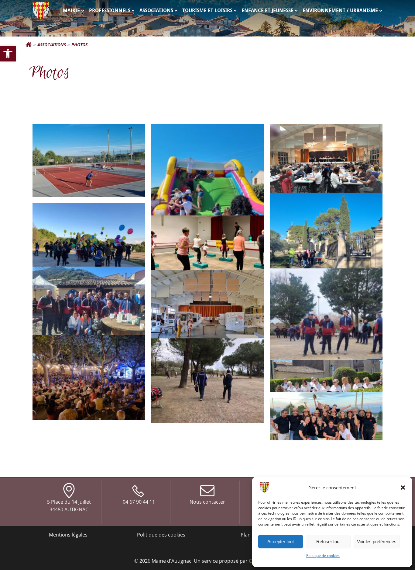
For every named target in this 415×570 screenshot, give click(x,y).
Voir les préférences (376, 541)
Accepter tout (280, 541)
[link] (8, 53)
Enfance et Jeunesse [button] (267, 10)
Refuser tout (328, 541)
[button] (403, 487)
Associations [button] (156, 10)
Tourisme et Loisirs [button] (207, 10)
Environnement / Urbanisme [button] (340, 10)
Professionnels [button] (109, 10)
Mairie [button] (71, 10)
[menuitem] (74, 11)
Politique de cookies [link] (323, 555)
